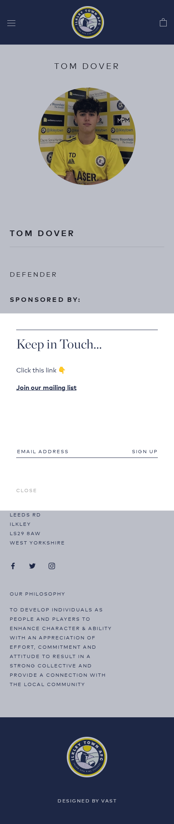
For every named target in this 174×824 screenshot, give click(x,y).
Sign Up (145, 451)
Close (26, 489)
